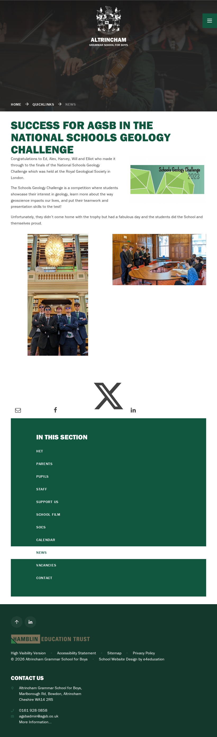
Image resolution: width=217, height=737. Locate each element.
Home (16, 104)
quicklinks (43, 104)
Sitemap (114, 652)
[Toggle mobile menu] (209, 20)
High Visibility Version (28, 652)
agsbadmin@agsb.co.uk (38, 716)
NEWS (70, 104)
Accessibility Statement (76, 652)
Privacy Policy (144, 652)
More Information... (35, 721)
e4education (153, 658)
